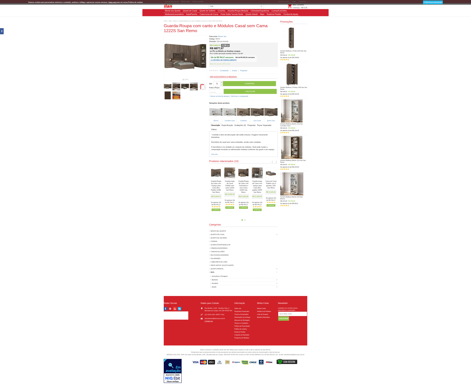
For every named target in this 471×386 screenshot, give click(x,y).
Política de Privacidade (242, 326)
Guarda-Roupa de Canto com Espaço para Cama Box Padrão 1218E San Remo (216, 186)
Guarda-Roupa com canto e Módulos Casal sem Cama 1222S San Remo (200, 21)
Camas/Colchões (279, 11)
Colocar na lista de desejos (219, 96)
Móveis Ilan (222, 36)
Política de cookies (240, 329)
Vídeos (214, 129)
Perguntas (243, 71)
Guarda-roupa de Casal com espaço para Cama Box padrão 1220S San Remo (257, 186)
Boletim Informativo (263, 317)
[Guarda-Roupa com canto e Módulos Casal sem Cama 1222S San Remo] (168, 86)
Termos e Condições (241, 323)
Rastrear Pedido (274, 14)
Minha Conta (261, 308)
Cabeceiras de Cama (209, 14)
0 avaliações (224, 71)
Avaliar (234, 71)
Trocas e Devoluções (241, 314)
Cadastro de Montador (241, 335)
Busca (175, 21)
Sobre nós (237, 308)
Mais (262, 14)
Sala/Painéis (191, 14)
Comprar (216, 210)
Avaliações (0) (240, 125)
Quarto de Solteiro (207, 11)
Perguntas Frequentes (241, 311)
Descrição (215, 125)
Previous (272, 161)
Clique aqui (112, 2)
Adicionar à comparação (239, 96)
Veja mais (214, 154)
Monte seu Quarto (172, 11)
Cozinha (221, 11)
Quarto (214, 287)
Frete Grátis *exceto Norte (232, 14)
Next (276, 161)
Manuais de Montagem (242, 320)
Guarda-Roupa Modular (238, 11)
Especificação (227, 125)
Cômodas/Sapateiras (260, 11)
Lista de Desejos (262, 314)
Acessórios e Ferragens (220, 276)
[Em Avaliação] (173, 371)
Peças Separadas (264, 125)
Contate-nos (209, 321)
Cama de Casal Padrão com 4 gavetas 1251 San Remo (271, 184)
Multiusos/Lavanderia (174, 14)
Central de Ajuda (290, 14)
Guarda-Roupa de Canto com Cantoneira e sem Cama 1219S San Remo (243, 186)
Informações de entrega (242, 317)
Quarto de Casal (190, 11)
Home (165, 21)
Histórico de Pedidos (264, 311)
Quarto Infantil (252, 14)
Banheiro (215, 280)
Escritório (215, 283)
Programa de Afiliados (241, 338)
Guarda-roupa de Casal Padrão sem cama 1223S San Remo (230, 185)
